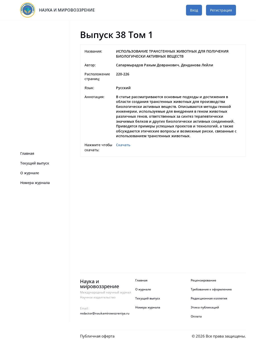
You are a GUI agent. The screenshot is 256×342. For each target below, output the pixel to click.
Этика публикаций (205, 307)
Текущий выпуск (34, 163)
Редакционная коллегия (209, 298)
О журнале (29, 172)
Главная (27, 153)
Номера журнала (35, 182)
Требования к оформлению (211, 289)
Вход (194, 10)
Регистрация (221, 10)
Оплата (196, 316)
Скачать (123, 144)
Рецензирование (204, 280)
